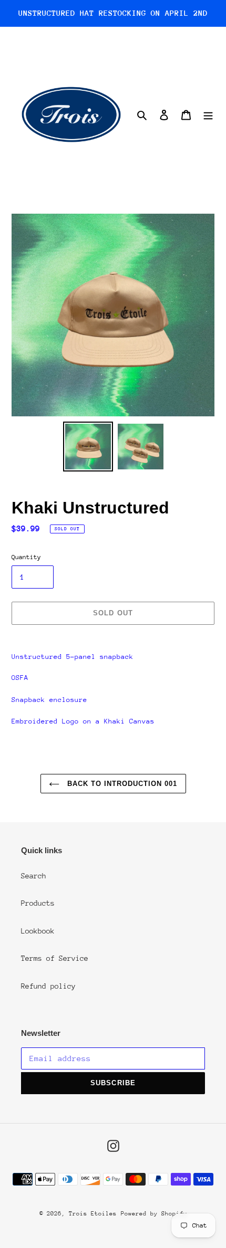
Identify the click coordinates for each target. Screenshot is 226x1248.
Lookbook (38, 931)
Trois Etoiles (93, 1213)
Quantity (26, 557)
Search (33, 876)
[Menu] (208, 114)
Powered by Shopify (154, 1213)
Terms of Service (54, 958)
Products (38, 903)
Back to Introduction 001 (121, 784)
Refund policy (48, 986)
